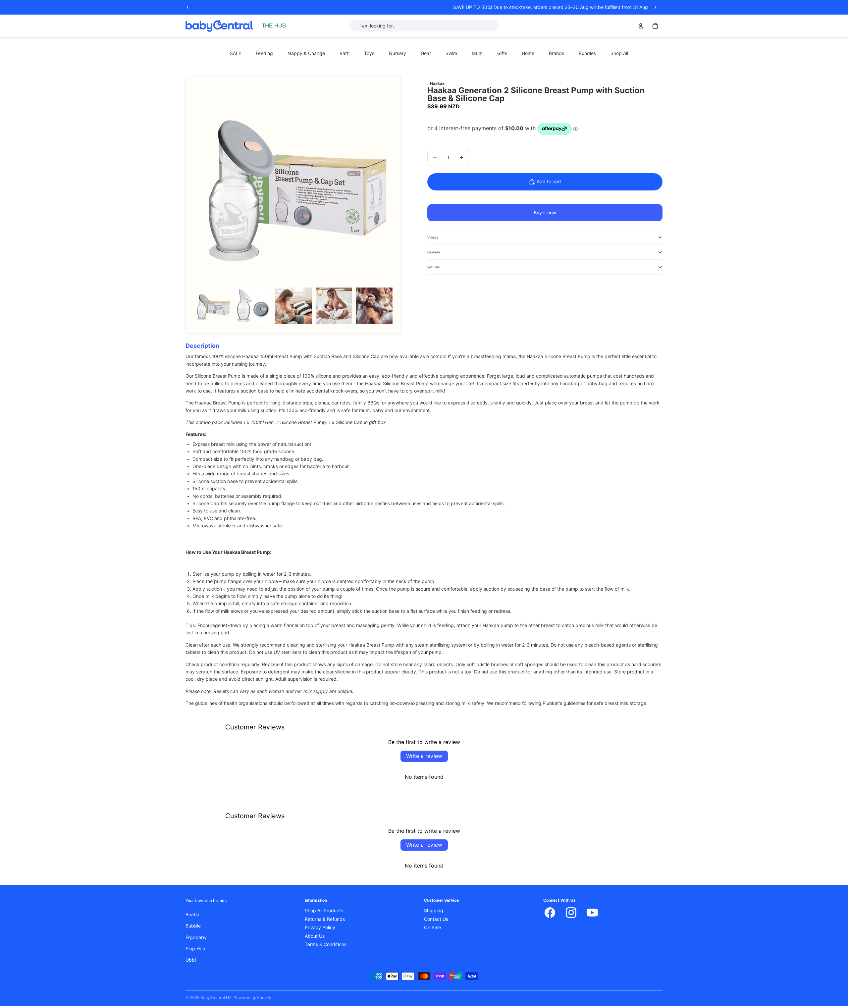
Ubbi (191, 960)
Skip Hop (195, 948)
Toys (369, 53)
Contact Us (436, 919)
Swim (451, 53)
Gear (426, 53)
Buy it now (545, 212)
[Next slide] (655, 7)
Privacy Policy (320, 927)
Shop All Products (324, 910)
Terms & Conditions (325, 944)
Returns (433, 267)
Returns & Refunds (325, 919)
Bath (344, 53)
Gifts (502, 53)
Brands (556, 53)
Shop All (619, 53)
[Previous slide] (188, 7)
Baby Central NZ (216, 997)
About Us (315, 936)
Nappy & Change (306, 53)
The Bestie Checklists (286, 33)
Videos (432, 237)
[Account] (640, 26)
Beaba (192, 914)
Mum (477, 53)
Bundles (587, 53)
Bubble (193, 925)
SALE (235, 53)
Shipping (433, 910)
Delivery (433, 252)
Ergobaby (196, 937)
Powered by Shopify (252, 997)
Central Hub (276, 25)
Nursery (397, 53)
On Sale (432, 927)
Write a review (424, 756)
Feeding (264, 53)
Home (528, 53)
